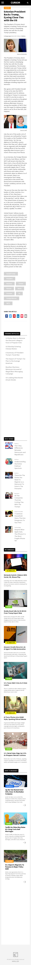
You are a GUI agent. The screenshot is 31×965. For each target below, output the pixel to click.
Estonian (9, 293)
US (19, 293)
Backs (20, 288)
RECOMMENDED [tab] (9, 550)
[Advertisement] (17, 326)
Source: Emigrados (22, 54)
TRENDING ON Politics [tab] (12, 334)
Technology (17, 527)
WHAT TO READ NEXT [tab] (11, 771)
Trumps (20, 284)
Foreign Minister (11, 298)
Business (9, 284)
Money (8, 607)
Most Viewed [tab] (9, 439)
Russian (8, 288)
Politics (7, 8)
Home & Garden (18, 511)
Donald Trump (10, 274)
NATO (8, 303)
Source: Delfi (23, 130)
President (9, 279)
